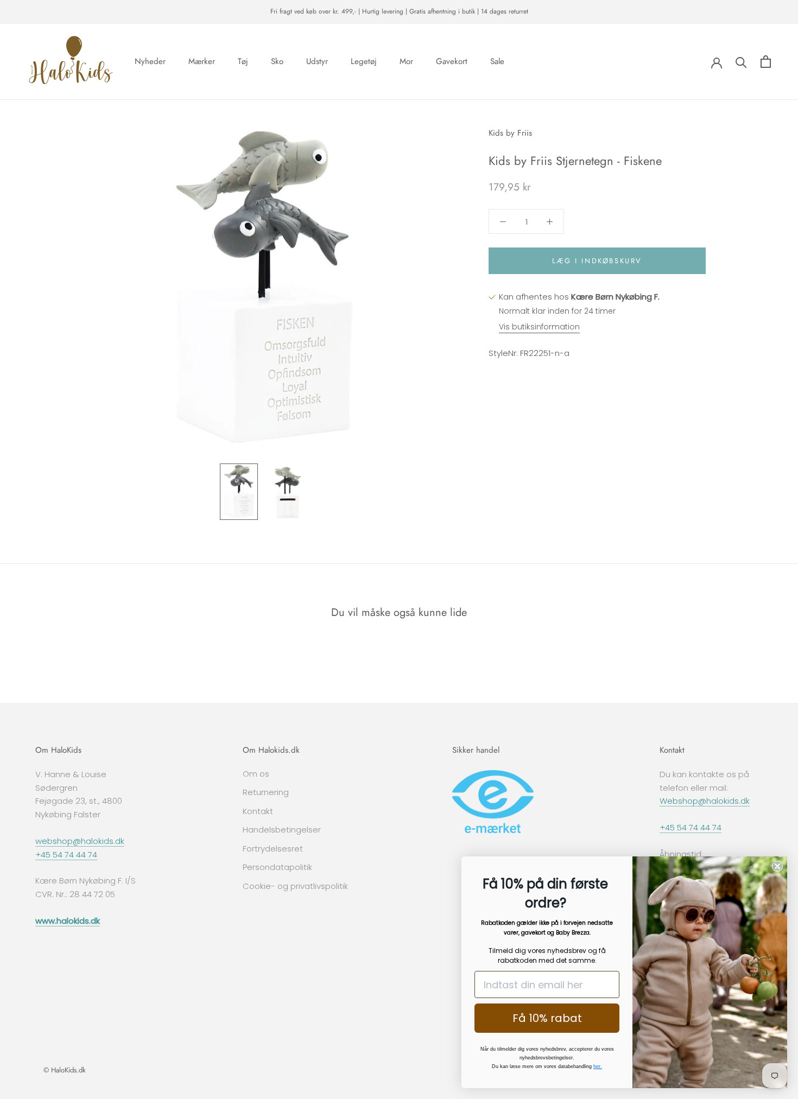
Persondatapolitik (277, 867)
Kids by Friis (510, 133)
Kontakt (258, 811)
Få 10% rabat (547, 1018)
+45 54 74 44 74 (66, 854)
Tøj (243, 61)
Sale (497, 61)
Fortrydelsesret (273, 848)
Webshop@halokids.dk (705, 800)
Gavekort (451, 61)
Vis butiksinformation (539, 326)
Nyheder (150, 61)
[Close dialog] (777, 866)
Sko (277, 61)
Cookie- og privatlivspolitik (295, 886)
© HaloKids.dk (64, 1070)
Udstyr (317, 61)
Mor (406, 61)
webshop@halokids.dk (79, 841)
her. (597, 1066)
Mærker (201, 61)
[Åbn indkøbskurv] (766, 61)
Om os (256, 773)
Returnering (266, 792)
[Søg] (741, 61)
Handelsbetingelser (282, 829)
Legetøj (364, 61)
